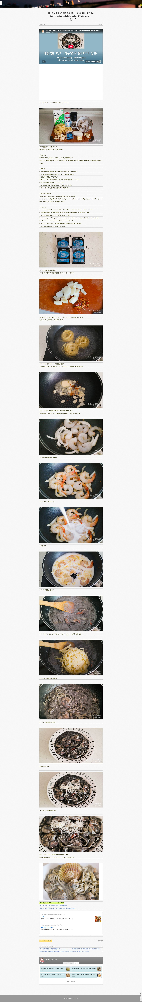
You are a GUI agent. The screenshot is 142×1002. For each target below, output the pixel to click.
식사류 (46, 946)
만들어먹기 (42, 946)
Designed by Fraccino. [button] (72, 998)
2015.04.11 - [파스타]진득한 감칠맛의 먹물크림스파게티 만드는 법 (53, 905)
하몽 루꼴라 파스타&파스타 (47, 927)
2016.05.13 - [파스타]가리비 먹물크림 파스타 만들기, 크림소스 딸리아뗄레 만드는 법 (57, 908)
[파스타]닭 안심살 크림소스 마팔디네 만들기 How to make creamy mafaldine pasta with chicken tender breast (64, 951)
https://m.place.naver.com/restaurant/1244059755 (51, 914)
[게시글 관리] (44, 941)
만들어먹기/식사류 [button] (42, 24)
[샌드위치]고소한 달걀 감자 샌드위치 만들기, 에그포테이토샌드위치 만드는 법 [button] (86, 975)
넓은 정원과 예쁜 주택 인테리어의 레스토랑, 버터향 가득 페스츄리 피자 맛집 (57, 929)
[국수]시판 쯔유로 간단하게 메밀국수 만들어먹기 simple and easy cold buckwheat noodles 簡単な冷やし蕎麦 (55, 949)
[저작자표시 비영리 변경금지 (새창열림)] (100, 940)
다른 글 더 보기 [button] (70, 981)
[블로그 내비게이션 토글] (1, 3)
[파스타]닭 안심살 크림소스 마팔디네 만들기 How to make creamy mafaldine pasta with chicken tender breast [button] (55, 975)
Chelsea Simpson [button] (71, 4)
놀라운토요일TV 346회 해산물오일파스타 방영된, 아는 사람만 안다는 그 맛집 (57, 918)
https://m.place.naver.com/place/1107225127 (50, 925)
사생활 (42, 917)
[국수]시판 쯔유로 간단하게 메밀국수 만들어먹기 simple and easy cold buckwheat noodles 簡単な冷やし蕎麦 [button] (55, 969)
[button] (141, 995)
